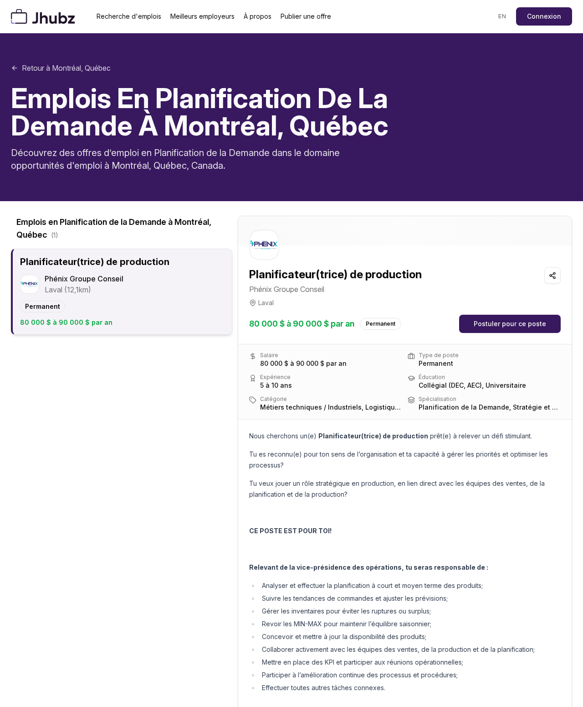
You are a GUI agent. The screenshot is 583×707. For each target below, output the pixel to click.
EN (502, 16)
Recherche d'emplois (129, 16)
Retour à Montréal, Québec (66, 68)
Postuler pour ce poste (510, 324)
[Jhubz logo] (44, 16)
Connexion (544, 16)
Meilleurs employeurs (202, 16)
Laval (266, 303)
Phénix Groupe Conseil (286, 289)
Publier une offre (306, 16)
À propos (257, 16)
